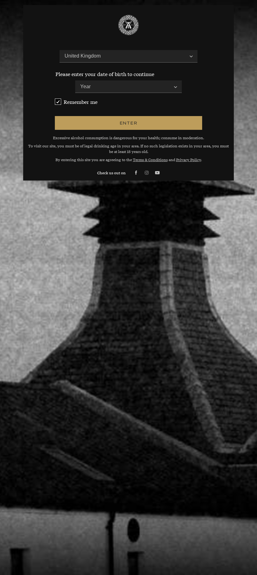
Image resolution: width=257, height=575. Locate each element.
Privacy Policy (188, 159)
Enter (129, 123)
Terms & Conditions (150, 159)
